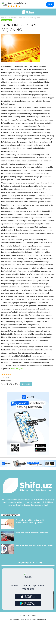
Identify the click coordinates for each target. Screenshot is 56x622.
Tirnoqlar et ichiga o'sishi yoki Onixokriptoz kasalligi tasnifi (30, 521)
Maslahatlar (6, 20)
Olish (50, 4)
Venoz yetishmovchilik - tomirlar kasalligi (35, 545)
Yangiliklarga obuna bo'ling (29, 562)
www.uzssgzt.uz (17, 369)
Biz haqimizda (24, 615)
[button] (52, 12)
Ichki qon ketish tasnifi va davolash (32, 532)
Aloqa (34, 615)
